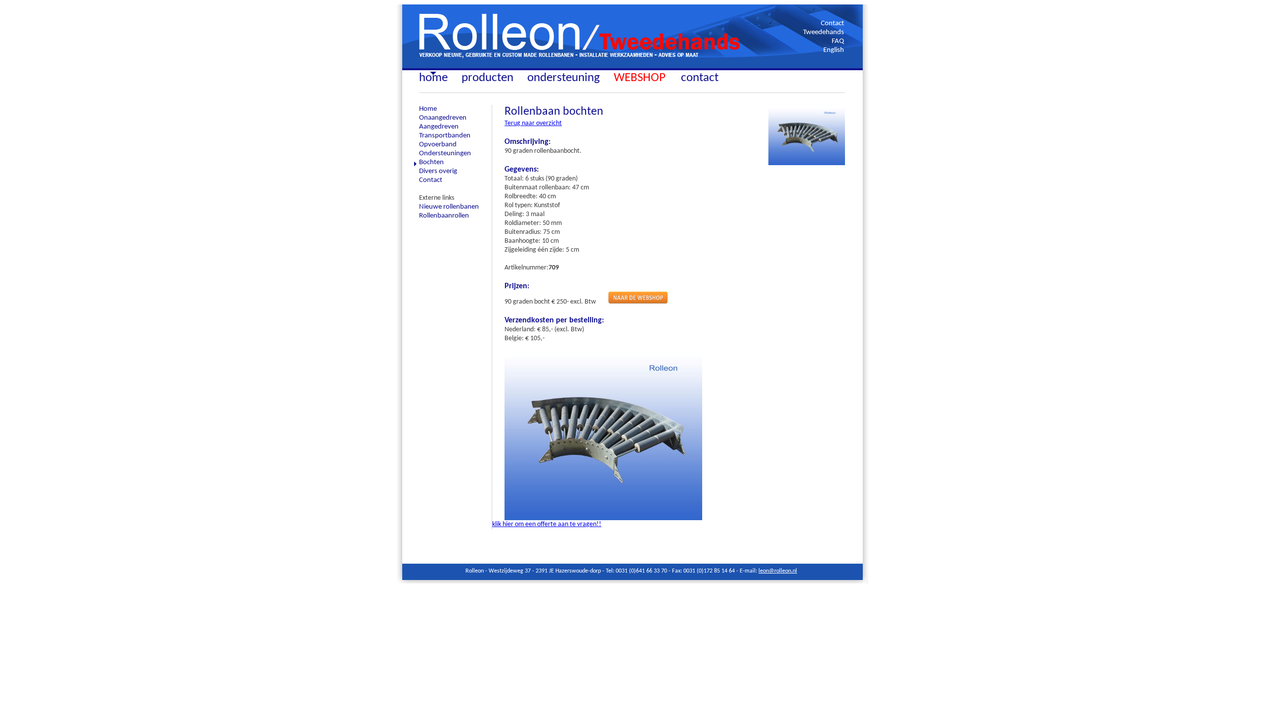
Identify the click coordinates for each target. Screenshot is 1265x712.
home (433, 78)
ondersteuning (563, 78)
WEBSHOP (641, 78)
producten (487, 78)
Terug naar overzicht (533, 123)
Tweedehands (823, 32)
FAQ (838, 41)
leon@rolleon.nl (778, 571)
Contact (832, 23)
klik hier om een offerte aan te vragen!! (546, 524)
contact (699, 78)
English (833, 50)
